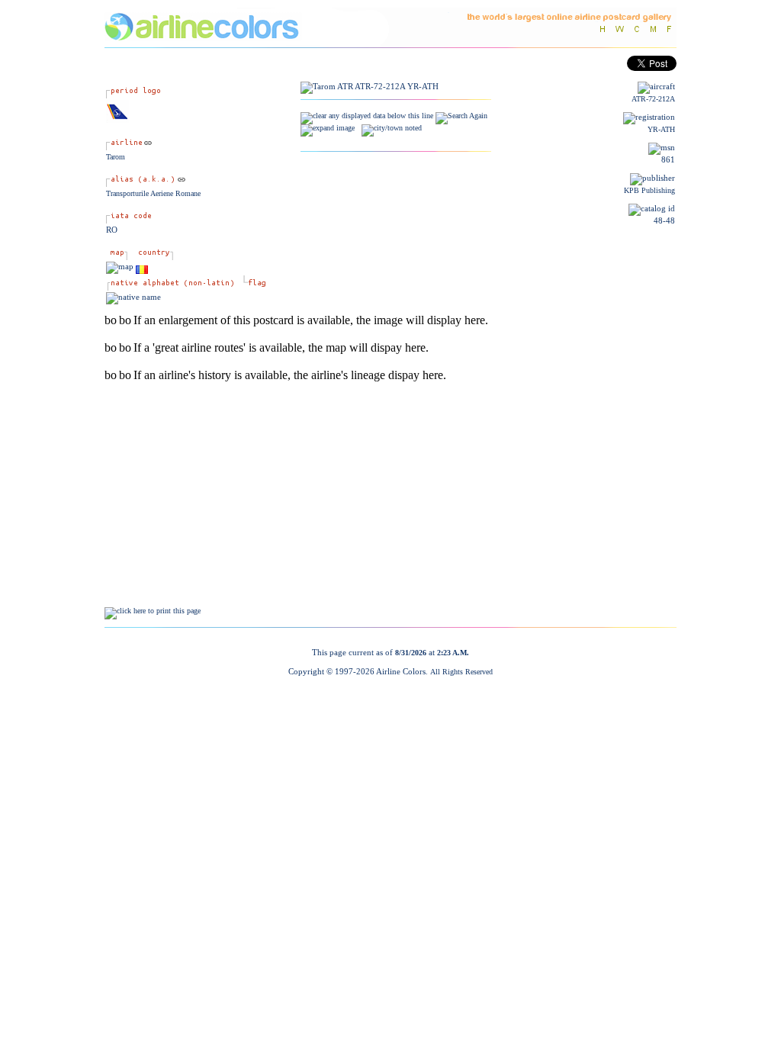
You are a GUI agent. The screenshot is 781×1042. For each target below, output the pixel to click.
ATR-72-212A (653, 99)
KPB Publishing (649, 190)
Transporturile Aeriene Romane (153, 193)
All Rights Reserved (461, 671)
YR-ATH (661, 129)
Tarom (115, 157)
